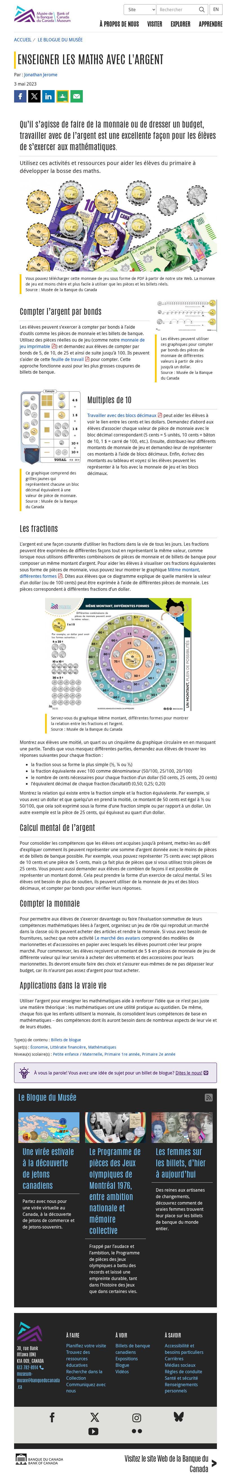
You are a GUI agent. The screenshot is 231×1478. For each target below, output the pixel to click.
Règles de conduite (183, 1371)
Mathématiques (102, 1047)
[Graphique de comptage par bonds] (186, 316)
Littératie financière (68, 1047)
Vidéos (122, 1371)
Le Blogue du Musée (60, 40)
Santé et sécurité (181, 1378)
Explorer (180, 25)
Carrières (174, 1359)
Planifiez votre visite (86, 1346)
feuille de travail (67, 359)
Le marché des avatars (117, 938)
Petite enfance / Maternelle (77, 1054)
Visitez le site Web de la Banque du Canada (171, 1464)
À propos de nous (119, 25)
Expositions (126, 1359)
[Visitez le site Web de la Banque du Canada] (63, 1459)
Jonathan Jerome (40, 75)
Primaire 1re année (122, 1054)
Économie (39, 1047)
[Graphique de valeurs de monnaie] (51, 427)
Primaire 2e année (159, 1054)
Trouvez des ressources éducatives (78, 1358)
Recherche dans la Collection (84, 1374)
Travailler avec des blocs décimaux (121, 415)
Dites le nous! (189, 1073)
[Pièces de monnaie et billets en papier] (118, 225)
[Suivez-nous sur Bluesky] (178, 1418)
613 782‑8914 (27, 1368)
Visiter (154, 25)
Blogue (122, 1365)
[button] (20, 96)
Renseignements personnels (181, 1387)
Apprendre (211, 25)
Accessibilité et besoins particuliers (184, 1349)
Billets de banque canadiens (132, 1349)
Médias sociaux (180, 1365)
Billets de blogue (66, 1039)
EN (216, 9)
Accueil (23, 40)
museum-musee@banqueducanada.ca (38, 1381)
